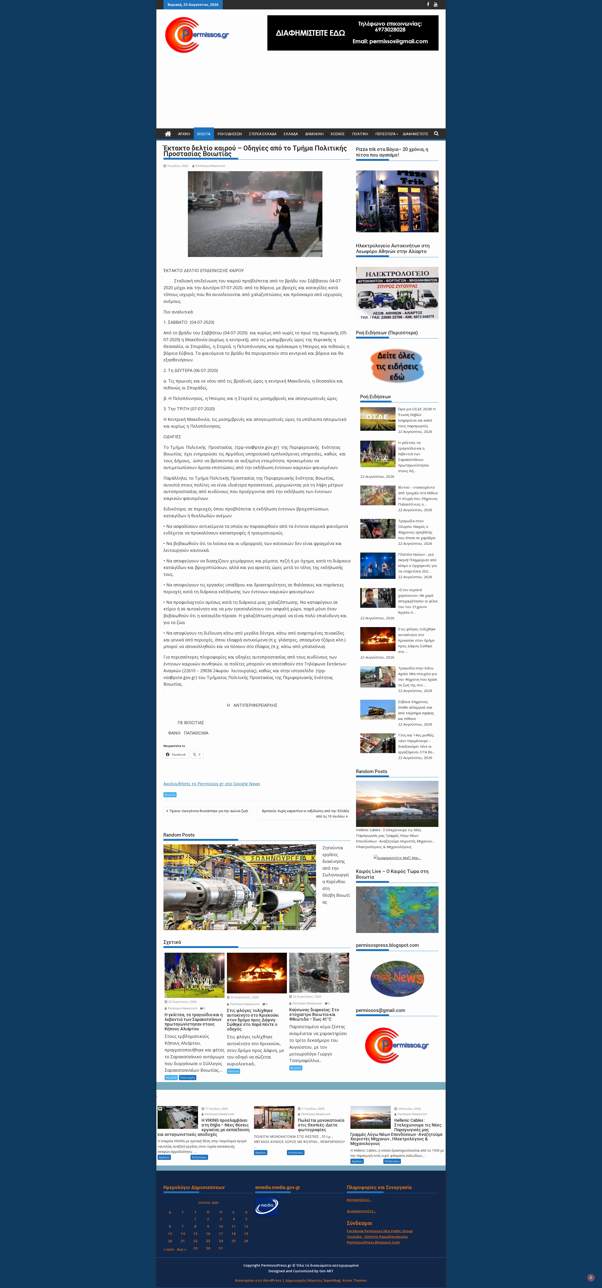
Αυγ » (181, 1249)
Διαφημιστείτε (415, 134)
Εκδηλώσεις (199, 1157)
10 (221, 1226)
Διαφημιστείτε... (361, 1211)
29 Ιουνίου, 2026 (409, 1109)
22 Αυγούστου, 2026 (182, 1002)
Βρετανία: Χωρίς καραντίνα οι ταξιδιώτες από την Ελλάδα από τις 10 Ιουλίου (305, 813)
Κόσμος (338, 134)
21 (183, 1240)
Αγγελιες (164, 1157)
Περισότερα (385, 134)
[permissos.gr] (168, 133)
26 (246, 1240)
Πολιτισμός (187, 1077)
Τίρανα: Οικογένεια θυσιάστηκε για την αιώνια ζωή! (208, 811)
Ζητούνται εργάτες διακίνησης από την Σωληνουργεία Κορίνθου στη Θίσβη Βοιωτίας (336, 875)
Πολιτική (360, 134)
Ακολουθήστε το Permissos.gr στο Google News (211, 783)
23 (208, 1240)
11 (233, 1226)
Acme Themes (354, 1280)
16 (208, 1233)
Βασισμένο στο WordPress (258, 1280)
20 (170, 1240)
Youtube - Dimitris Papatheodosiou (377, 1236)
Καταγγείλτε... (359, 1199)
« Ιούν (168, 1249)
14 (183, 1233)
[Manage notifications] (591, 1277)
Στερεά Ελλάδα (263, 134)
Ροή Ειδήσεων (230, 134)
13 (170, 1233)
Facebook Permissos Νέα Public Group (380, 1231)
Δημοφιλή (314, 134)
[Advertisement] (301, 93)
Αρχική (184, 134)
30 (208, 1248)
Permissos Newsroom (210, 166)
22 (195, 1240)
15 (195, 1233)
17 (221, 1233)
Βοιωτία (203, 134)
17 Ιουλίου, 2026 (216, 1109)
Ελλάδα (291, 134)
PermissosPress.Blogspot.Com (373, 1242)
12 (246, 1226)
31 (221, 1248)
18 (233, 1233)
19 (246, 1233)
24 (221, 1240)
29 (195, 1248)
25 (233, 1240)
